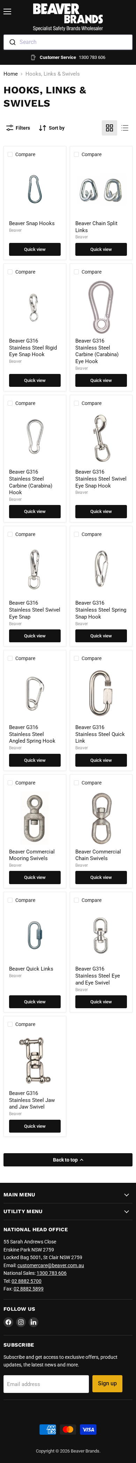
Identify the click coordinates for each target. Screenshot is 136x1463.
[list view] (125, 128)
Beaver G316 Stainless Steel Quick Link (100, 734)
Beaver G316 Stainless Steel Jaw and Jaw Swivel (32, 1100)
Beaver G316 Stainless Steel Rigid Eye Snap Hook (33, 348)
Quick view (35, 249)
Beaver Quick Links (31, 969)
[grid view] (109, 128)
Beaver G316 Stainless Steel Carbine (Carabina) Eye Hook (97, 351)
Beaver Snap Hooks (32, 223)
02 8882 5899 (29, 1289)
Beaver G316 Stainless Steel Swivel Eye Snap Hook (101, 479)
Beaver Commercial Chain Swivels (98, 855)
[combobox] (68, 42)
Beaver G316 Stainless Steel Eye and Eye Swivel (97, 976)
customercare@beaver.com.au (50, 1265)
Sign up (107, 1383)
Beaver (15, 230)
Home (10, 74)
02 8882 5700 (26, 1281)
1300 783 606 (52, 1273)
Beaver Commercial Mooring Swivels (32, 855)
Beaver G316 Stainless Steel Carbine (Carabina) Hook (30, 482)
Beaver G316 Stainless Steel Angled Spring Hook (32, 734)
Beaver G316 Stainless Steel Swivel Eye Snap (34, 610)
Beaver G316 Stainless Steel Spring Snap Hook (100, 610)
